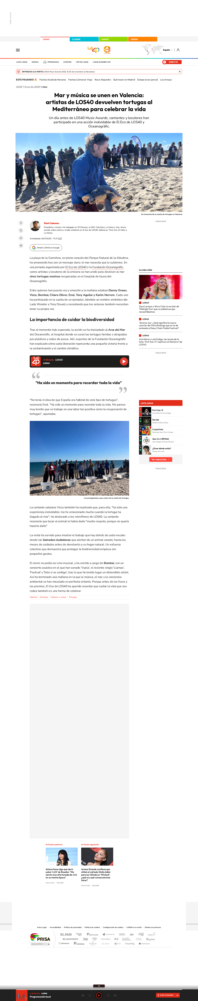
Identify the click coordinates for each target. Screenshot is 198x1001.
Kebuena (148, 938)
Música (35, 62)
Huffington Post (69, 938)
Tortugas (73, 597)
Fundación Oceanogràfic (107, 267)
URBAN (134, 39)
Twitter (20, 230)
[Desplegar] (99, 985)
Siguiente (115, 995)
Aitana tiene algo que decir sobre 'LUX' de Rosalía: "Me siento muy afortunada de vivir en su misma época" (61, 873)
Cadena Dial (116, 938)
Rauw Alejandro (103, 79)
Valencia (33, 597)
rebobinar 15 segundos (89, 995)
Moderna (78, 942)
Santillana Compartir (108, 934)
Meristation (143, 942)
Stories (116, 896)
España (166, 50)
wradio (94, 938)
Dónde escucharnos (153, 927)
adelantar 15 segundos (108, 995)
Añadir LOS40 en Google (48, 247)
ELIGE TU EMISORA (166, 995)
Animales (44, 597)
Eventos (67, 62)
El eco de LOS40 (32, 87)
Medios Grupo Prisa (40, 944)
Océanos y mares (58, 597)
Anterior (83, 995)
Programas (53, 62)
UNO (86, 938)
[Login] (178, 49)
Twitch (110, 896)
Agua (44, 87)
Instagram (81, 896)
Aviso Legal (42, 927)
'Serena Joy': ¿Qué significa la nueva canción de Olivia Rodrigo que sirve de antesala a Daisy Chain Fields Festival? (159, 325)
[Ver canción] (146, 411)
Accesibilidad (55, 927)
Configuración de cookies (113, 927)
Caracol (151, 934)
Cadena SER (121, 934)
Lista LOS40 (21, 62)
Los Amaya (166, 79)
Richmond (64, 942)
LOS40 (46, 39)
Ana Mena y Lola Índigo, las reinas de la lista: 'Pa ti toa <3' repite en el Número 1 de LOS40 (160, 342)
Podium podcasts (92, 942)
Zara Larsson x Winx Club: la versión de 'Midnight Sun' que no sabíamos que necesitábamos (159, 309)
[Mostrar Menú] (20, 50)
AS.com (130, 934)
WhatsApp (20, 238)
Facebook (20, 223)
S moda (117, 942)
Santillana (93, 934)
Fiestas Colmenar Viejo (80, 79)
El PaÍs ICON (105, 942)
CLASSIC (76, 39)
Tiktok (87, 896)
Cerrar (180, 71)
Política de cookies (92, 927)
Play (99, 995)
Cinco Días (105, 938)
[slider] (99, 989)
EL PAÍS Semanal (127, 938)
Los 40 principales (79, 934)
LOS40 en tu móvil (134, 927)
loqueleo (130, 942)
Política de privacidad (72, 927)
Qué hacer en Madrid (124, 79)
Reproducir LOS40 (124, 361)
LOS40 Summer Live (102, 62)
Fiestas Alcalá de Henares (52, 79)
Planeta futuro (137, 938)
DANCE (105, 39)
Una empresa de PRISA (40, 937)
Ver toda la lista (159, 459)
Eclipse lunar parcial (147, 79)
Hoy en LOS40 (82, 62)
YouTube (93, 896)
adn (140, 934)
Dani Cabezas (51, 223)
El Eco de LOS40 (76, 267)
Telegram (20, 245)
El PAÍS (65, 934)
